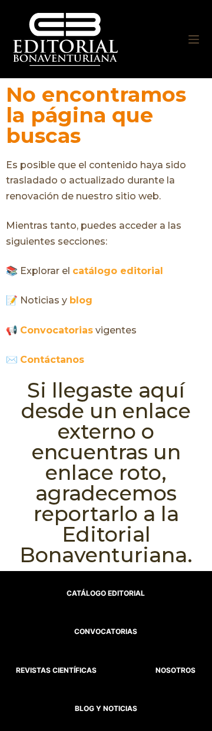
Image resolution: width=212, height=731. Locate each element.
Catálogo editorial (106, 593)
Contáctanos (52, 359)
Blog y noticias (106, 708)
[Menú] (193, 39)
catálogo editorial (117, 270)
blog (80, 300)
